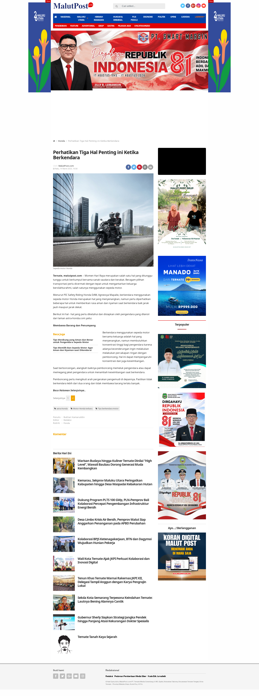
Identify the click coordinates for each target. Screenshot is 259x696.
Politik (161, 16)
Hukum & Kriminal (118, 18)
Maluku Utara (81, 18)
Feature (74, 25)
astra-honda (62, 408)
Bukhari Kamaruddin (74, 417)
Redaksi (67, 420)
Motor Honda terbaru (82, 408)
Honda (61, 140)
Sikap (101, 25)
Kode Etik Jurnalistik (157, 676)
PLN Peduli (134, 18)
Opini (173, 16)
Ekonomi (147, 16)
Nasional (65, 16)
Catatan (185, 16)
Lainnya (199, 16)
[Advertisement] (129, 117)
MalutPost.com (66, 165)
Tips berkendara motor (108, 408)
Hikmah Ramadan (99, 18)
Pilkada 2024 (124, 25)
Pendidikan (61, 25)
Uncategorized (142, 25)
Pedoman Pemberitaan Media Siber (130, 676)
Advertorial (88, 25)
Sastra (110, 25)
